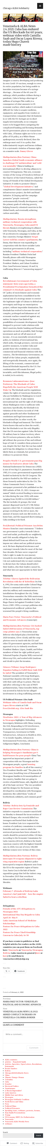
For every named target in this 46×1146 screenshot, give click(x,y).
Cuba (7, 1082)
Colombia (9, 1079)
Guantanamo (10, 1088)
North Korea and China (14, 1102)
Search (5, 1132)
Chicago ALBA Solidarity (16, 8)
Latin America (10, 1093)
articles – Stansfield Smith (15, 1062)
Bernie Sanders (11, 1068)
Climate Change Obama (14, 1077)
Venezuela (9, 1119)
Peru (7, 1104)
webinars (8, 1124)
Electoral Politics (12, 1086)
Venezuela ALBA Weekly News (17, 1121)
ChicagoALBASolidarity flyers (17, 1073)
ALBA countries (11, 1060)
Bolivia (7, 1071)
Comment (33, 1048)
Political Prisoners (12, 1108)
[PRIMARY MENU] (40, 6)
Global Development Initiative (18, 186)
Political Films (10, 1106)
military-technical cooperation (27, 251)
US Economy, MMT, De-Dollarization (19, 1117)
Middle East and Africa (14, 1095)
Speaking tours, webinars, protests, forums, (22, 1110)
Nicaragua (9, 1097)
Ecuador (8, 1084)
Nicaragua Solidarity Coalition (17, 1099)
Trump (7, 1115)
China (7, 1075)
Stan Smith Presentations (15, 1113)
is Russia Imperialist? (13, 1091)
